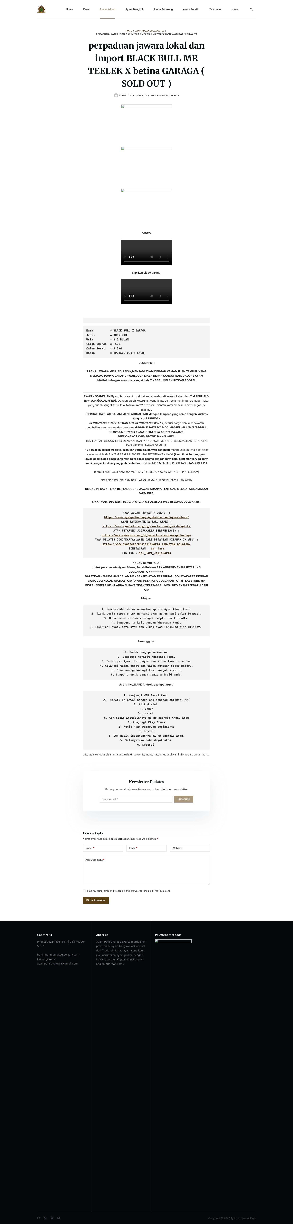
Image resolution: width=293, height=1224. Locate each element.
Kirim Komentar (95, 900)
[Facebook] (38, 1218)
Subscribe (184, 799)
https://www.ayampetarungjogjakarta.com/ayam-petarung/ (146, 535)
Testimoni (215, 9)
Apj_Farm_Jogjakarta (155, 553)
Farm (86, 9)
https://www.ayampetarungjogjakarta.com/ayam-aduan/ (146, 517)
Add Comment (94, 859)
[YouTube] (58, 1218)
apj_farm (157, 548)
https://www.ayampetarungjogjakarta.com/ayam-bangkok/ (146, 526)
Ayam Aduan (107, 9)
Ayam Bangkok (134, 9)
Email (133, 848)
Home (69, 9)
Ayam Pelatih (191, 9)
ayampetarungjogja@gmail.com (57, 963)
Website (177, 848)
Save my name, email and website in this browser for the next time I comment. (129, 890)
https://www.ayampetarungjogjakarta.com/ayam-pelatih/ (146, 544)
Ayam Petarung (163, 9)
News (235, 9)
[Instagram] (52, 1218)
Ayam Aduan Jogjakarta (165, 95)
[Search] (251, 9)
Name (89, 848)
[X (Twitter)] (45, 1218)
